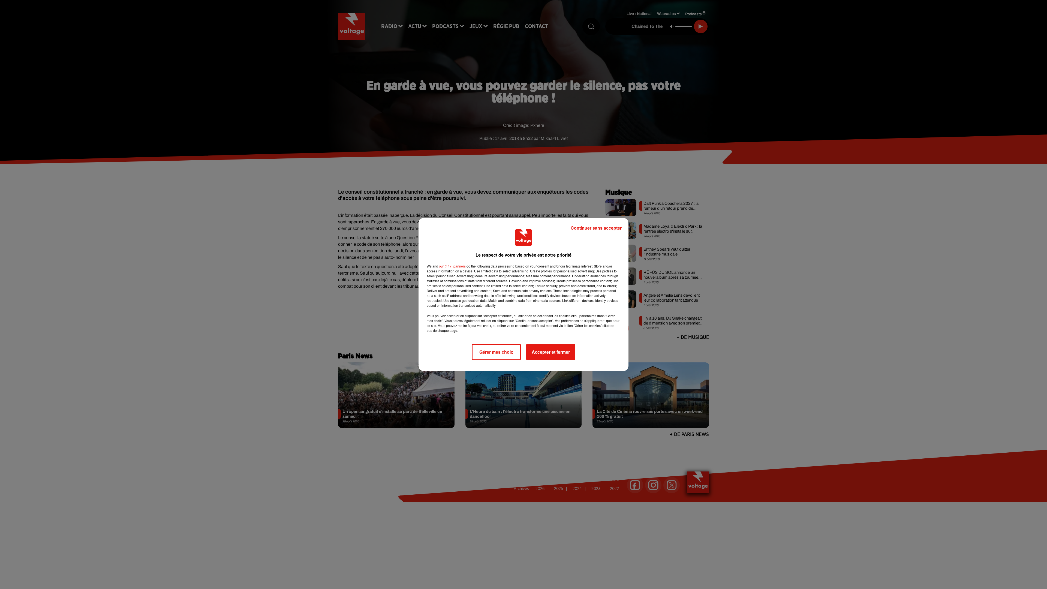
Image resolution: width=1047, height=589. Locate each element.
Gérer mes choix (496, 352)
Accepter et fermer (551, 352)
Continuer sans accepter (596, 228)
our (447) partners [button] (452, 266)
